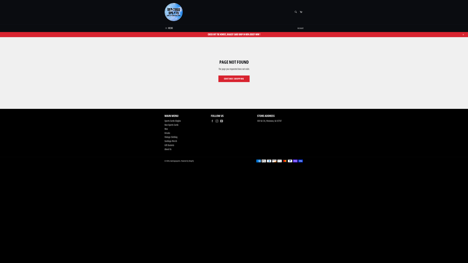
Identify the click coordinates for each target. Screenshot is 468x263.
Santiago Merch (171, 141)
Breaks (167, 133)
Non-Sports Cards (171, 125)
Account (300, 28)
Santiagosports (175, 161)
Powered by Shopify (187, 161)
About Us (168, 149)
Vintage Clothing (171, 137)
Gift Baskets (169, 145)
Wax (166, 129)
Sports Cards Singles (173, 121)
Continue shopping (234, 79)
